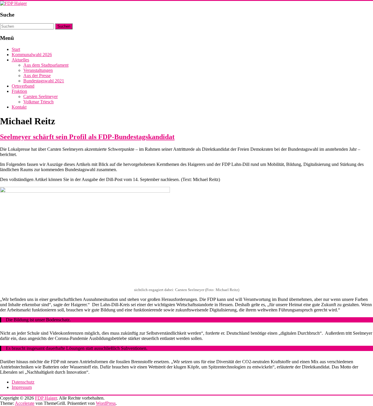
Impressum (22, 387)
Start (16, 49)
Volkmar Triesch (38, 101)
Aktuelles (20, 59)
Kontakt (19, 106)
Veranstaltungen (38, 70)
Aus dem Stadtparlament (45, 65)
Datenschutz (23, 382)
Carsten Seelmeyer (40, 96)
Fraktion (19, 91)
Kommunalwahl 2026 (32, 54)
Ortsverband (23, 86)
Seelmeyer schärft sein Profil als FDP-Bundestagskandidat (87, 137)
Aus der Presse (37, 75)
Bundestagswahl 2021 (43, 80)
